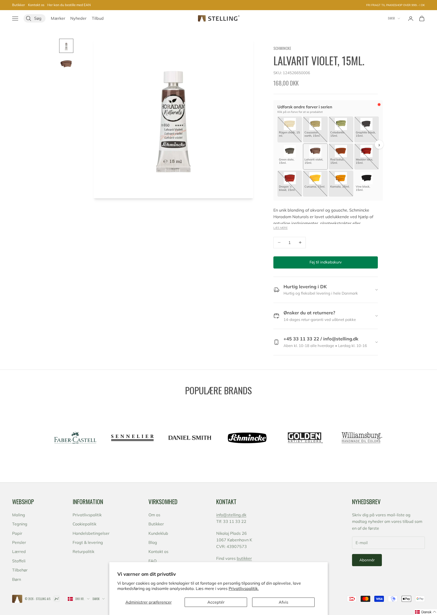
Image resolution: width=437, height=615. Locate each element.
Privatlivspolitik (87, 514)
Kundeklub (158, 533)
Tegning (19, 523)
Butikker (18, 5)
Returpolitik (83, 551)
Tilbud (98, 18)
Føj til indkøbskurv (326, 262)
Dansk (391, 18)
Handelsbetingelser (91, 533)
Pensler (19, 542)
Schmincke (282, 48)
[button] (425, 612)
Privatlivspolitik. (244, 588)
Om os (154, 514)
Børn (16, 579)
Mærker (58, 18)
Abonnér (367, 560)
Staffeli (19, 560)
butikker (244, 558)
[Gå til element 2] (66, 64)
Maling (18, 514)
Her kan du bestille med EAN (69, 5)
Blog (152, 542)
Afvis (283, 602)
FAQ (152, 560)
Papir (17, 533)
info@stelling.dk (231, 514)
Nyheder (78, 18)
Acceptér (216, 602)
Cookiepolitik (84, 523)
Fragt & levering (88, 542)
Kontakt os (36, 5)
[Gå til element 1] (66, 46)
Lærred (19, 551)
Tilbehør (20, 569)
